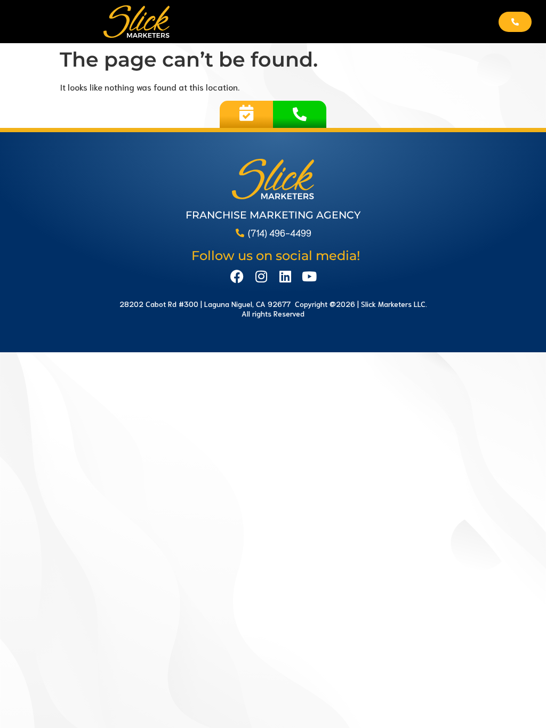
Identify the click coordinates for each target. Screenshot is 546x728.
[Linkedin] (285, 276)
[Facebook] (237, 276)
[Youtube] (309, 276)
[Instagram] (261, 276)
